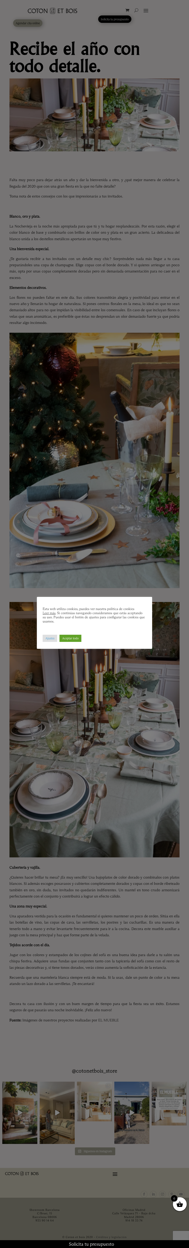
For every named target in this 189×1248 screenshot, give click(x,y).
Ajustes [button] (49, 638)
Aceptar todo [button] (70, 638)
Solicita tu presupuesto (91, 1244)
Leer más (49, 613)
